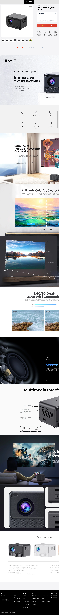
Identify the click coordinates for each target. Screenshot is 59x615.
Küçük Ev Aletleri (17, 601)
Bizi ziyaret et (25, 597)
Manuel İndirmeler (35, 597)
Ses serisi (15, 595)
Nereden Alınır (25, 607)
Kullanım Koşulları (45, 595)
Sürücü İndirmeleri (35, 595)
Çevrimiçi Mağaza (26, 601)
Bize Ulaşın (34, 601)
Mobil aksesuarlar (17, 598)
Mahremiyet (44, 597)
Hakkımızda (25, 595)
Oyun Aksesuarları (17, 597)
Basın (24, 598)
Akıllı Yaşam (16, 600)
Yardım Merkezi (35, 600)
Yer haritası (34, 604)
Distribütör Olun (26, 604)
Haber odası (25, 600)
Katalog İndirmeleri (35, 598)
